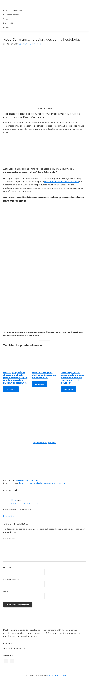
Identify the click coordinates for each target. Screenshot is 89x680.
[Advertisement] (44, 152)
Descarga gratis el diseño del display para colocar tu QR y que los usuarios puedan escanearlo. (15, 377)
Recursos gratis (32, 480)
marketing (48, 483)
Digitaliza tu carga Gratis (44, 443)
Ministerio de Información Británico (61, 181)
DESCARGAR (11, 389)
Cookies (63, 675)
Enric (13, 500)
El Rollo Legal (53, 675)
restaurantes (59, 483)
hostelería (23, 483)
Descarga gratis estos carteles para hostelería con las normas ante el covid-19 (72, 377)
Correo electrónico (12, 579)
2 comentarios (36, 44)
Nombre (8, 567)
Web (5, 591)
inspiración (38, 483)
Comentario (9, 538)
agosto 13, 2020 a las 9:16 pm (25, 503)
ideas (31, 483)
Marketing (20, 480)
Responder (8, 516)
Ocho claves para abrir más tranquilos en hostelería (44, 375)
